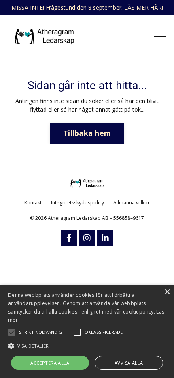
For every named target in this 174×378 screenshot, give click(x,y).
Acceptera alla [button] (49, 363)
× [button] (167, 292)
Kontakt (33, 202)
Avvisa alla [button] (129, 363)
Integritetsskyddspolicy (77, 202)
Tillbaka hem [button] (87, 133)
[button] (87, 345)
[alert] (87, 331)
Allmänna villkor (131, 202)
